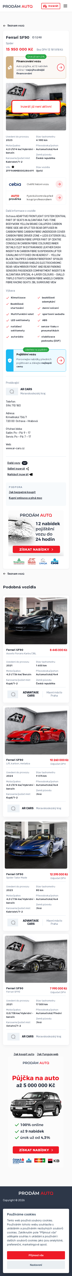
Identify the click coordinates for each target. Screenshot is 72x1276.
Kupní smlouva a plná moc (25, 498)
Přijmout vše (36, 1255)
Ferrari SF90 (14, 650)
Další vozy (13, 463)
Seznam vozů (15, 25)
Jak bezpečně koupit (22, 492)
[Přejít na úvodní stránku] (17, 6)
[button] (20, 474)
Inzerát (53, 6)
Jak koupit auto (24, 1054)
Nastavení (36, 1264)
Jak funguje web (47, 1054)
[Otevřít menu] (65, 6)
